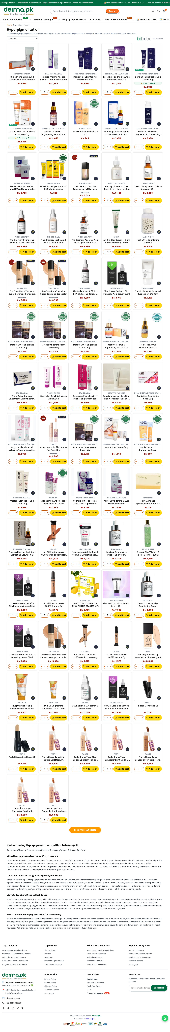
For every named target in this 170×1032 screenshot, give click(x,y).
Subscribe (159, 988)
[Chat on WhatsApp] (165, 1018)
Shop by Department (73, 19)
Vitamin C (64, 850)
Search (112, 11)
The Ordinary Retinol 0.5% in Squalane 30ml (148, 187)
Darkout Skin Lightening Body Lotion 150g (85, 78)
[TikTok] (17, 1008)
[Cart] (164, 11)
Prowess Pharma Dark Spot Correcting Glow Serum (22, 553)
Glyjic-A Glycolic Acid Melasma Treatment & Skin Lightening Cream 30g (22, 449)
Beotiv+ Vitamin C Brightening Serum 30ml (116, 346)
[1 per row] (144, 39)
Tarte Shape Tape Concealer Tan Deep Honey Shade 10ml (148, 758)
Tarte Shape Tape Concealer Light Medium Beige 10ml (116, 758)
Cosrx (85, 703)
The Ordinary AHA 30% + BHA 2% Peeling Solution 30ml (85, 293)
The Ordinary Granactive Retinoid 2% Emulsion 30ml (22, 241)
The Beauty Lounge (45, 19)
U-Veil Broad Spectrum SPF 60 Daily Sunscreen (53, 187)
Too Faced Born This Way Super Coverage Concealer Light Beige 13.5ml (22, 293)
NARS (147, 652)
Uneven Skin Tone (77, 850)
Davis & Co (116, 549)
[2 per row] (139, 39)
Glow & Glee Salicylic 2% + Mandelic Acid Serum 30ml (116, 292)
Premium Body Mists (95, 961)
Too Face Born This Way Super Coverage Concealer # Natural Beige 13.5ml (53, 293)
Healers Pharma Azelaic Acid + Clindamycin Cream (53, 78)
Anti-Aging (133, 964)
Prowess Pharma (21, 498)
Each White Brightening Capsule (148, 241)
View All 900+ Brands (53, 964)
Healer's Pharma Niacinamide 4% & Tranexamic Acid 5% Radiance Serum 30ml (148, 346)
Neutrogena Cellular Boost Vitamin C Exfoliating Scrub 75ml (85, 553)
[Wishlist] (159, 11)
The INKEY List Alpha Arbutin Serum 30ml (116, 604)
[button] (33, 69)
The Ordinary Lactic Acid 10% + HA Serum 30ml (53, 241)
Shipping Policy (50, 986)
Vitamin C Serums (136, 950)
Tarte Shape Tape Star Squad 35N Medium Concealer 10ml (53, 758)
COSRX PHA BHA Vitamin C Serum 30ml (85, 707)
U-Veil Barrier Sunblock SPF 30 (85, 133)
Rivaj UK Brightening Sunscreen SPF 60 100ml (22, 707)
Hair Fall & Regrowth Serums (14, 957)
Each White (148, 237)
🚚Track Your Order (147, 19)
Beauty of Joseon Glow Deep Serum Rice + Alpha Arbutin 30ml (116, 188)
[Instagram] (13, 1008)
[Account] (153, 11)
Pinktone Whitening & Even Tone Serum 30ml (116, 502)
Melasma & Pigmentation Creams (16, 954)
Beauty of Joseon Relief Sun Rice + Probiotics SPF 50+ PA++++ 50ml (116, 397)
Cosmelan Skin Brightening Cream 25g (53, 397)
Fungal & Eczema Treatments (14, 964)
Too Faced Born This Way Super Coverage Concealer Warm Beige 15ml (53, 656)
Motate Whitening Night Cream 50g (22, 346)
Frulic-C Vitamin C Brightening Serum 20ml (53, 133)
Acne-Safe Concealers (96, 954)
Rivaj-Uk (22, 703)
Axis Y (116, 237)
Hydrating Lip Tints (94, 957)
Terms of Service (51, 990)
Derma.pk (96, 1016)
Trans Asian (22, 393)
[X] (8, 1008)
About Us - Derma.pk (95, 983)
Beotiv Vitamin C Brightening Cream (148, 448)
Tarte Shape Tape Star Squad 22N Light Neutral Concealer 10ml (85, 758)
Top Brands (94, 19)
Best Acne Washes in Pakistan (14, 950)
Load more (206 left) (85, 829)
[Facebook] (3, 1008)
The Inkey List (116, 600)
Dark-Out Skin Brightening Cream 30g (148, 78)
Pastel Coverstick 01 (148, 705)
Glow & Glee (116, 288)
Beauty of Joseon (116, 183)
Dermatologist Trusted (54, 961)
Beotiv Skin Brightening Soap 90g (148, 397)
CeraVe (47, 954)
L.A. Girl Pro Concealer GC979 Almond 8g (53, 604)
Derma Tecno (85, 129)
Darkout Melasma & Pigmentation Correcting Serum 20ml (148, 133)
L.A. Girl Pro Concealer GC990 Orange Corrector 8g (53, 553)
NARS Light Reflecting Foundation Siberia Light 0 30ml (148, 656)
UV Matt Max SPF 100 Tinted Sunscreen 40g (22, 133)
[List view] (149, 39)
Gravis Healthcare (85, 498)
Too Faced (22, 288)
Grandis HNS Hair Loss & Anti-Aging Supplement (85, 502)
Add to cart (28, 92)
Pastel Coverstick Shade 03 (22, 757)
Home (9, 25)
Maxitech (148, 498)
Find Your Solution (15, 19)
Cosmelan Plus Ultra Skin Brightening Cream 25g (85, 397)
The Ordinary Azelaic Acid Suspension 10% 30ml (148, 292)
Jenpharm (48, 957)
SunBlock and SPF (136, 961)
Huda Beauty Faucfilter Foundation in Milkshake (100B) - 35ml (85, 188)
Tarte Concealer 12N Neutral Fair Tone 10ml (53, 448)
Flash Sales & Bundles (118, 19)
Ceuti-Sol (53, 498)
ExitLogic (90, 1019)
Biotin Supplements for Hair (140, 954)
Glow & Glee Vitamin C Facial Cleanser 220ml (148, 553)
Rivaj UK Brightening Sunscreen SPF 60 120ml (53, 707)
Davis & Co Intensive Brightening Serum (116, 553)
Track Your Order (94, 986)
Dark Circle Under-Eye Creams (15, 961)
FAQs (89, 990)
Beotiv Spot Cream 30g (116, 447)
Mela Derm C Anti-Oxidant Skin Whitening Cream (53, 502)
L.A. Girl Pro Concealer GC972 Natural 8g (116, 656)
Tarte (53, 444)
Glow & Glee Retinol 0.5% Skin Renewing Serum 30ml (22, 604)
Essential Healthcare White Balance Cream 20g (116, 78)
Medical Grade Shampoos (140, 957)
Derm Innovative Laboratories (22, 342)
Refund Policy (50, 983)
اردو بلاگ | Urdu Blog (98, 993)
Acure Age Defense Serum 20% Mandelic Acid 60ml (116, 133)
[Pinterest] (22, 1008)
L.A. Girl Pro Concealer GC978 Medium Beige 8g (85, 656)
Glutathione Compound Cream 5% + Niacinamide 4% (22, 78)
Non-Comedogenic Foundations (100, 950)
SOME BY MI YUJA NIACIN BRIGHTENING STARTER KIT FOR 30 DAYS (85, 605)
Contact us (49, 993)
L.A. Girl (53, 549)
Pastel (148, 703)
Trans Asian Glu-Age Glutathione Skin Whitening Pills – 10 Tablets (22, 397)
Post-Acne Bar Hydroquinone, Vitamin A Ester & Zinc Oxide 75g (148, 502)
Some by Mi (85, 600)
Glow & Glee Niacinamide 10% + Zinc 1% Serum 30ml (116, 707)
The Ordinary (148, 183)
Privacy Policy (50, 979)
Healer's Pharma (22, 74)
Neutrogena (85, 549)
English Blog (92, 979)
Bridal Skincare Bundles (96, 964)
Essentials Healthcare (85, 74)
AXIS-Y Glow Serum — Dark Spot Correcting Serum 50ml (116, 241)
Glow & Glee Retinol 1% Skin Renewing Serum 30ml (22, 656)
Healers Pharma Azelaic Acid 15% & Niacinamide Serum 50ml (22, 188)
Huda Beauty (85, 183)
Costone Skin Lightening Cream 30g (22, 502)
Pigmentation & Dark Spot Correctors (43, 850)
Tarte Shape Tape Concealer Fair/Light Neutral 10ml (22, 810)
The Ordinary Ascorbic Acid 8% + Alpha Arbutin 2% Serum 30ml (84, 241)
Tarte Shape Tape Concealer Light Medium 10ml (53, 810)
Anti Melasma (20, 850)
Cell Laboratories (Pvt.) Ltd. (22, 444)
